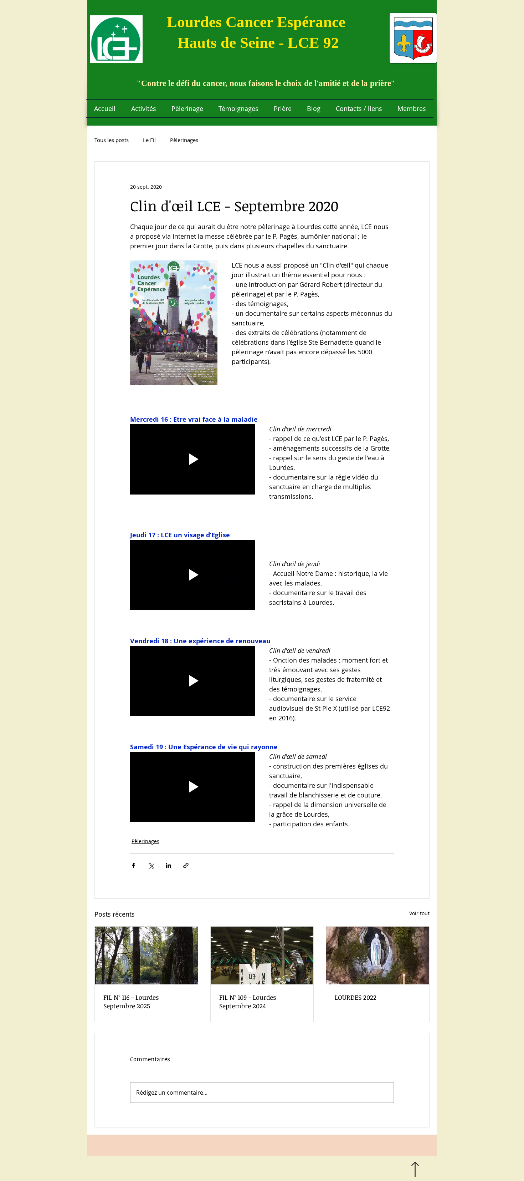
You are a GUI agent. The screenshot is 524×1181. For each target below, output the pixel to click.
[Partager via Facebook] (133, 865)
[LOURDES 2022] (377, 955)
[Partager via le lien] (186, 865)
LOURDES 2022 (355, 997)
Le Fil (149, 139)
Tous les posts (111, 139)
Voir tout (419, 913)
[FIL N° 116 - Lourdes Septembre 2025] (146, 955)
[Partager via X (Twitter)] (151, 865)
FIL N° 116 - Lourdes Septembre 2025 (131, 1001)
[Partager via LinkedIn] (168, 865)
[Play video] (192, 459)
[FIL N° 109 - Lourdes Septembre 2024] (262, 955)
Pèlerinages (184, 139)
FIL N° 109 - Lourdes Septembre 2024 (247, 1001)
